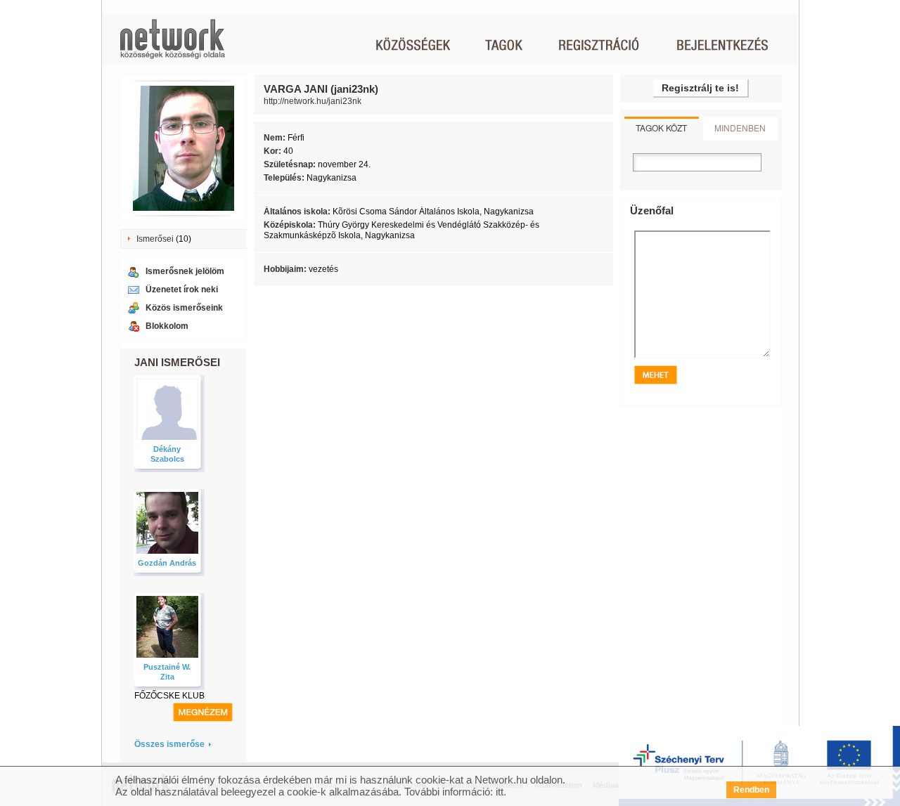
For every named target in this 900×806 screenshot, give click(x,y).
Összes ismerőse (169, 744)
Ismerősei (155, 239)
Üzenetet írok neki (182, 289)
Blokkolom (167, 326)
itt (499, 792)
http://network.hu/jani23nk (312, 101)
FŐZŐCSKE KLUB (169, 696)
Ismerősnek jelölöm (185, 271)
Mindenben (740, 128)
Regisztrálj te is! (700, 87)
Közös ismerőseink (184, 308)
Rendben (751, 790)
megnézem (203, 712)
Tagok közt (661, 128)
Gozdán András (167, 563)
